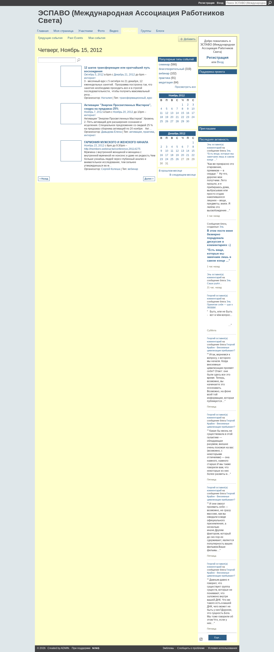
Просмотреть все (185, 86)
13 (171, 113)
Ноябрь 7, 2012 (93, 111)
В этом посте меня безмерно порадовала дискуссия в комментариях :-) (220, 238)
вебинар (133, 169)
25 (161, 121)
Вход (220, 2)
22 (182, 117)
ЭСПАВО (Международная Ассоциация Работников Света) (131, 16)
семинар (164, 64)
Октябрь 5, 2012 (94, 74)
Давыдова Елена (111, 131)
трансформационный (132, 97)
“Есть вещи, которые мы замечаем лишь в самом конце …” (220, 156)
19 (166, 117)
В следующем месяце (183, 174)
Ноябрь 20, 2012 (123, 111)
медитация (166, 82)
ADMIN (65, 648)
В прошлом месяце (170, 170)
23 (187, 117)
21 (177, 117)
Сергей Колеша (110, 169)
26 (166, 121)
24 (193, 117)
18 (161, 117)
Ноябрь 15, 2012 (94, 145)
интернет (90, 78)
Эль (209, 144)
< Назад (43, 178)
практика (148, 131)
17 (193, 113)
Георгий (211, 295)
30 (187, 121)
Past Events (75, 38)
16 (187, 113)
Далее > (148, 178)
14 (177, 113)
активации (135, 131)
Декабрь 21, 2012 (124, 74)
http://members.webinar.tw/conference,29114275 (112, 148)
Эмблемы (168, 648)
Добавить (189, 39)
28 (177, 121)
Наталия (106, 97)
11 (161, 113)
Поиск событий (79, 60)
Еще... (217, 637)
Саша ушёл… (214, 283)
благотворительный (171, 69)
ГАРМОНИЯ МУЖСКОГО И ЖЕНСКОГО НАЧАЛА (116, 142)
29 (182, 121)
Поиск (270, 3)
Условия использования (222, 648)
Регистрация (206, 2)
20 (171, 117)
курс (149, 97)
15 (182, 113)
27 (171, 121)
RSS (201, 639)
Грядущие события (50, 38)
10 (193, 108)
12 (166, 113)
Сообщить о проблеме (191, 648)
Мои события (96, 38)
